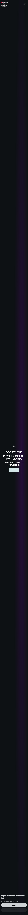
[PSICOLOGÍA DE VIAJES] (8, 3)
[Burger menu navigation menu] (25, 3)
